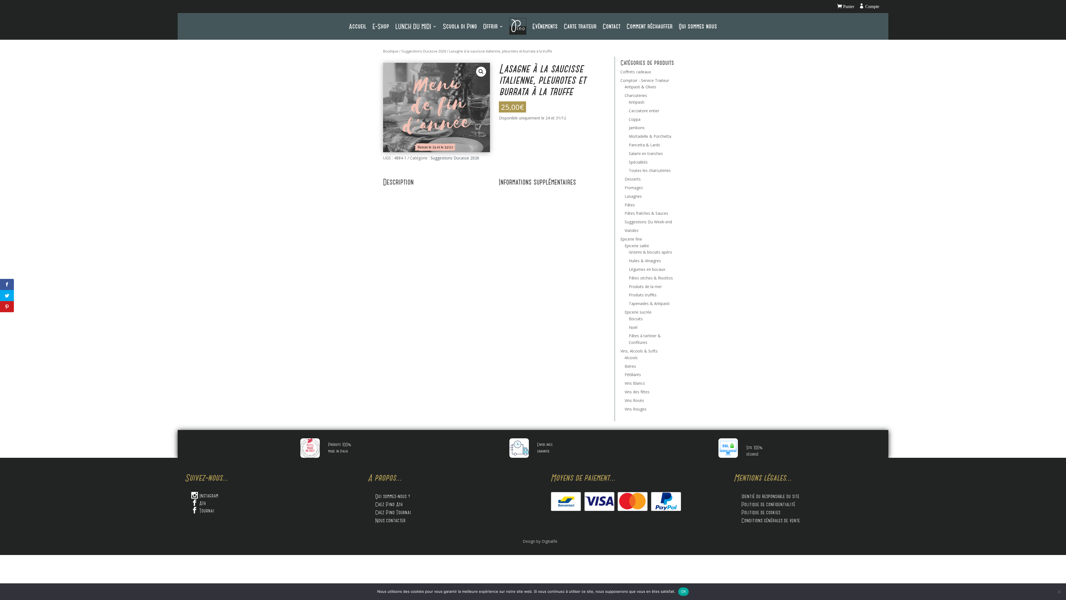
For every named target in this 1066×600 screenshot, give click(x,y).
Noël (633, 327)
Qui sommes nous (698, 26)
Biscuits (636, 318)
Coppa (634, 119)
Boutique (390, 51)
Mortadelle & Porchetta (650, 136)
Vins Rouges (636, 409)
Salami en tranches (646, 153)
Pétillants (633, 374)
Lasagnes (633, 196)
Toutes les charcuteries (650, 170)
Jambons (637, 127)
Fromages (634, 187)
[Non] (1059, 591)
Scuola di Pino (460, 26)
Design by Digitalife (540, 541)
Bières (630, 366)
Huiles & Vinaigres (645, 260)
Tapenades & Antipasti (649, 303)
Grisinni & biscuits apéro (650, 252)
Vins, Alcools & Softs (639, 351)
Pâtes (630, 205)
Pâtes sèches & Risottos (651, 278)
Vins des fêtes (637, 391)
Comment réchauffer (650, 26)
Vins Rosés (634, 400)
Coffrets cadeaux (635, 71)
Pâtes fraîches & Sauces (646, 213)
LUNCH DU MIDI (413, 26)
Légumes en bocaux (647, 269)
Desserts (633, 179)
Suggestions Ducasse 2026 (423, 51)
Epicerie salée (637, 245)
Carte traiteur (580, 26)
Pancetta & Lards (644, 145)
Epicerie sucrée (638, 312)
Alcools (631, 357)
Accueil (357, 26)
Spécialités (638, 162)
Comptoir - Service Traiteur (644, 80)
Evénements (545, 26)
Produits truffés (643, 295)
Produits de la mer (645, 286)
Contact (611, 26)
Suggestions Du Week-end (648, 221)
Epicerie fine (631, 239)
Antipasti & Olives (640, 86)
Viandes (631, 230)
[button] (481, 72)
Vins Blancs (635, 383)
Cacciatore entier (644, 110)
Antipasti (636, 102)
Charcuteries (636, 95)
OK (683, 591)
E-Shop (381, 26)
